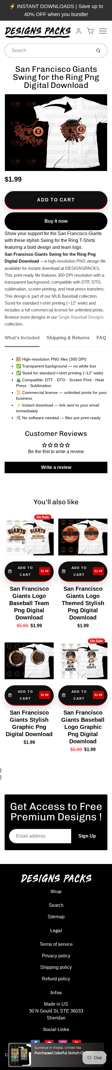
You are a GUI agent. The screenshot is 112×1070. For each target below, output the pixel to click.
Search (56, 905)
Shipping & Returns (68, 337)
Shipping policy (56, 967)
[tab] (26, 339)
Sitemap (56, 916)
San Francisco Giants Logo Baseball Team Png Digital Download (29, 603)
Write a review (56, 467)
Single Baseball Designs (81, 317)
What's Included (22, 337)
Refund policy (56, 978)
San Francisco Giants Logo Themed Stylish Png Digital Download (83, 603)
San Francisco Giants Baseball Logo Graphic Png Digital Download (83, 726)
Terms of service (56, 944)
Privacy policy (56, 955)
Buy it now (56, 221)
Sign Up (87, 836)
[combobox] (47, 50)
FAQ (101, 337)
